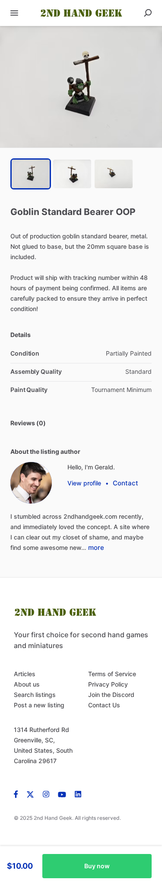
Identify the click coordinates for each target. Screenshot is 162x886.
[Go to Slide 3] (113, 173)
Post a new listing (39, 705)
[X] (30, 793)
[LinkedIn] (78, 793)
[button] (81, 87)
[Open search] (147, 13)
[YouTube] (62, 793)
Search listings (35, 694)
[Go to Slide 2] (72, 173)
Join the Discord (111, 694)
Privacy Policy (108, 684)
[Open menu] (14, 13)
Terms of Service (112, 673)
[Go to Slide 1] (30, 173)
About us (27, 684)
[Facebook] (18, 793)
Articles (24, 673)
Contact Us (104, 705)
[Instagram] (46, 793)
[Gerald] (31, 483)
